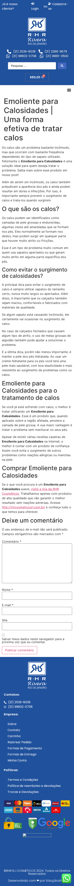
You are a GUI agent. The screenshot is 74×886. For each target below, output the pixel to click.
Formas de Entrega (22, 754)
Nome (7, 589)
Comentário (11, 541)
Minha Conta (17, 760)
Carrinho (14, 736)
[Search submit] (62, 66)
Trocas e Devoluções (23, 792)
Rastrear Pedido (19, 742)
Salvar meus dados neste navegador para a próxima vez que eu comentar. (33, 640)
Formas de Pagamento (25, 748)
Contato (14, 730)
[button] (69, 90)
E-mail (7, 605)
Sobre (12, 724)
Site (4, 620)
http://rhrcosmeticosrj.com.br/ (23, 507)
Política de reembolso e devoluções (34, 786)
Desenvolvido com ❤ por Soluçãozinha (37, 880)
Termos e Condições (23, 780)
